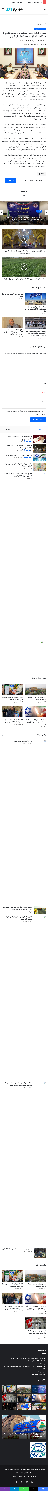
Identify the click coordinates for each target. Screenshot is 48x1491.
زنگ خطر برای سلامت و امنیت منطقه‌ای (19, 455)
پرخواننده (39, 429)
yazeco (42, 41)
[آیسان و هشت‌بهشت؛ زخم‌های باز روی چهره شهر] (35, 689)
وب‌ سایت (43, 402)
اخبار (38, 24)
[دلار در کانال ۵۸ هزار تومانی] (40, 822)
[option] (24, 213)
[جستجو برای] (45, 10)
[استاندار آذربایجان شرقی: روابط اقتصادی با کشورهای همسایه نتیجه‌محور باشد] (40, 1164)
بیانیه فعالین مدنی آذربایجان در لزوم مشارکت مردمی (20, 437)
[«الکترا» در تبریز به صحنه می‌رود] (9, 1406)
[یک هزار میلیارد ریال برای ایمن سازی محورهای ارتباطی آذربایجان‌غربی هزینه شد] (40, 910)
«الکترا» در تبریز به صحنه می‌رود (33, 1436)
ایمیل (44, 393)
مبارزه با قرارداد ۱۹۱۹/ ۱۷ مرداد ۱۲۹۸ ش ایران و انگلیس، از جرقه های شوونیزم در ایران (13, 332)
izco (16, 1473)
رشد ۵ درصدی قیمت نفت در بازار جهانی (12, 295)
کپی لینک (11, 180)
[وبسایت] (24, 195)
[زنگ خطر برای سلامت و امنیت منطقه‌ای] (39, 457)
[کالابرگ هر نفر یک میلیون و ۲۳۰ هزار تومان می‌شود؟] (12, 689)
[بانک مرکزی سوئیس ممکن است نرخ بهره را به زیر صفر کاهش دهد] (35, 1323)
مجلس (14, 1476)
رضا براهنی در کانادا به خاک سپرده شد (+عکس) (17, 1249)
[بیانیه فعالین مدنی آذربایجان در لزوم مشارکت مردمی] (39, 439)
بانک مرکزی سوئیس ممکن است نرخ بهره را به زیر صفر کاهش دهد (36, 1333)
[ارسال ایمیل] (38, 41)
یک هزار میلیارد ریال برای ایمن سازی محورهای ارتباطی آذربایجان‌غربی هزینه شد (17, 908)
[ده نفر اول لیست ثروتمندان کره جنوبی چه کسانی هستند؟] (39, 467)
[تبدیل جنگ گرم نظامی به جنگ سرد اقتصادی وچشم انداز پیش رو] (35, 712)
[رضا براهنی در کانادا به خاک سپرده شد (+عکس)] (40, 1253)
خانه (42, 24)
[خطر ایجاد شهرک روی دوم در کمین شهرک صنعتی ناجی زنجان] (40, 998)
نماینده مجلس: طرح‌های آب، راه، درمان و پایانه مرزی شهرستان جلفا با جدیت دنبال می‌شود (24, 218)
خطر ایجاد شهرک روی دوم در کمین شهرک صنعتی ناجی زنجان (18, 918)
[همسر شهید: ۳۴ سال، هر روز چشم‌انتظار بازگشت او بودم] (12, 712)
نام (44, 383)
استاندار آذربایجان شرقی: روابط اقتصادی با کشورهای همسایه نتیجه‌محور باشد (18, 1084)
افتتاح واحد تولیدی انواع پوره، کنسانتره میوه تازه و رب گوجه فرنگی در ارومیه (18, 474)
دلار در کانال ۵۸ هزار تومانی (23, 741)
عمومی (20, 1476)
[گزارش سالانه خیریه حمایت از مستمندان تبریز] (39, 1389)
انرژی (37, 29)
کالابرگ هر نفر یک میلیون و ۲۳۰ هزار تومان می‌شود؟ (12, 698)
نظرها (8, 429)
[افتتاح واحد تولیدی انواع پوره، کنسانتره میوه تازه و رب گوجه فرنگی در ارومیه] (39, 555)
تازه (23, 429)
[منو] (3, 10)
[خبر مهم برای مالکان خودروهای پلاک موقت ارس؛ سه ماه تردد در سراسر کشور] (24, 1406)
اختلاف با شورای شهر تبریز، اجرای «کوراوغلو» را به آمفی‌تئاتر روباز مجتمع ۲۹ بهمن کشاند (36, 333)
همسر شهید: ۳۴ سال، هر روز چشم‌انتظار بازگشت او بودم (14, 720)
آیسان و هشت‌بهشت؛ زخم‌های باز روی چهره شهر (36, 698)
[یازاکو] (14, 9)
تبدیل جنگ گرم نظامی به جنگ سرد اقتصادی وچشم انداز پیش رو (36, 721)
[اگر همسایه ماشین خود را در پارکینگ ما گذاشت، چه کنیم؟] (39, 448)
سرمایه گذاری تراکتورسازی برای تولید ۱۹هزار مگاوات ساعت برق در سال (35, 309)
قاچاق (41, 173)
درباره (30, 1476)
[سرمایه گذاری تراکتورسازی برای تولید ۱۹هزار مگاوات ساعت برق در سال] (35, 299)
